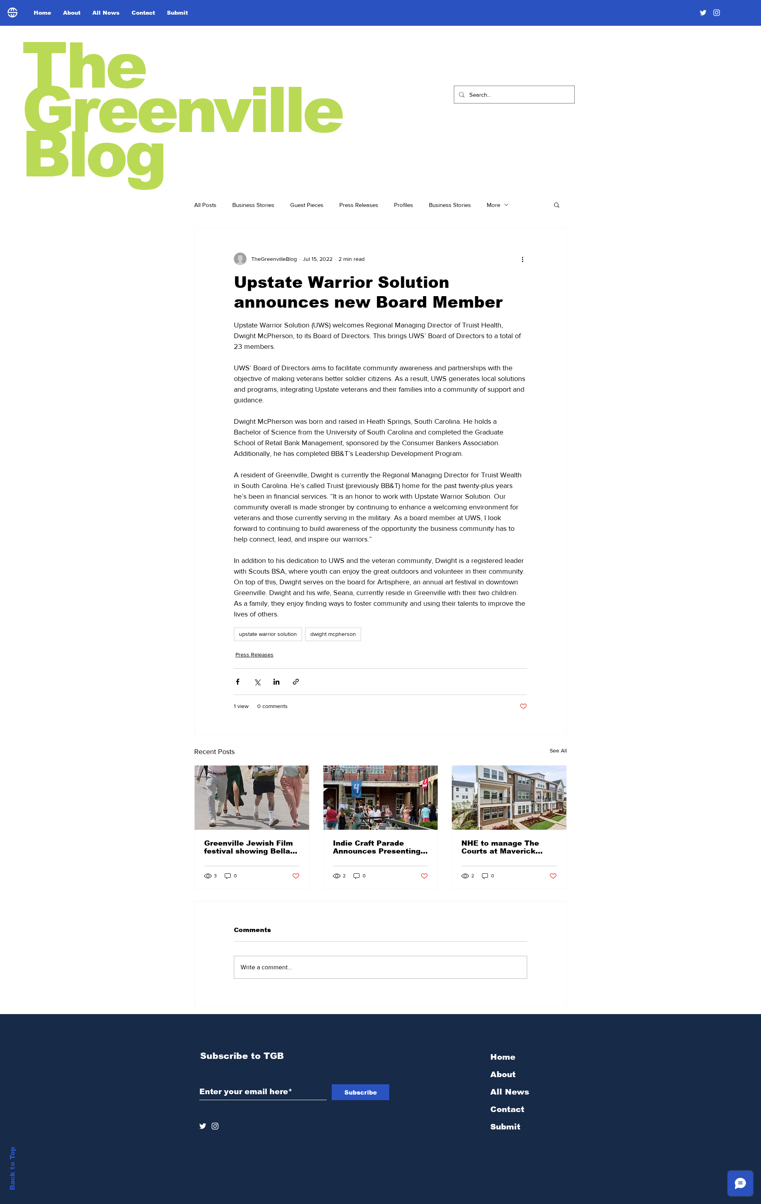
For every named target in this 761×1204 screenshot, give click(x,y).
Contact (507, 1109)
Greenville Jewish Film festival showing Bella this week (248, 847)
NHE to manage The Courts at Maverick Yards (500, 847)
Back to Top (12, 1168)
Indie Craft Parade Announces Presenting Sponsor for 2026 (377, 847)
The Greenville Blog (182, 110)
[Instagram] (716, 12)
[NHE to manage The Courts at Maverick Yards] (509, 798)
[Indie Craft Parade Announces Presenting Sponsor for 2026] (380, 798)
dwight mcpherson (333, 634)
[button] (556, 204)
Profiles (403, 204)
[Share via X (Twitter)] (257, 681)
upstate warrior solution (268, 634)
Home (502, 1057)
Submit (505, 1126)
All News (509, 1091)
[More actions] (522, 259)
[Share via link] (296, 681)
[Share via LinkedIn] (276, 681)
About (503, 1074)
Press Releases (358, 204)
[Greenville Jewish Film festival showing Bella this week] (252, 798)
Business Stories (253, 204)
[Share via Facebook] (237, 681)
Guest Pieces (306, 204)
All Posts (205, 204)
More (493, 204)
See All (558, 750)
